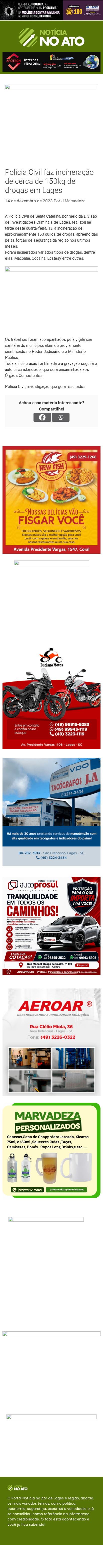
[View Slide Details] (51, 10)
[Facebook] (42, 417)
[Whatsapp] (61, 417)
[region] (51, 10)
